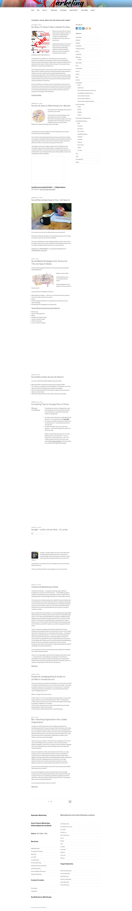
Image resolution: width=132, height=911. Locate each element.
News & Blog (84, 10)
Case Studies (63, 10)
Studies (79, 115)
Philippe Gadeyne (60, 187)
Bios (38, 10)
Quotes (77, 74)
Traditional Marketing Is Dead (44, 587)
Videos (77, 162)
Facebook (80, 126)
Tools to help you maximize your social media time (45, 308)
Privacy (77, 71)
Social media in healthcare (84, 98)
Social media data (80, 104)
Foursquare (80, 128)
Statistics (80, 112)
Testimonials (54, 10)
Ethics (79, 85)
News (77, 65)
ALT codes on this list (55, 441)
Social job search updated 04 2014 (41, 187)
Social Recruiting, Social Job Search (47, 377)
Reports (79, 109)
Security (78, 80)
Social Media (79, 82)
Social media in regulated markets (86, 101)
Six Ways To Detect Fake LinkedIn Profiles (50, 27)
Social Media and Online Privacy (85, 93)
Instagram (80, 136)
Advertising (78, 37)
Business (78, 43)
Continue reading (36, 95)
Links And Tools (73, 10)
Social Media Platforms (81, 121)
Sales (77, 77)
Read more (34, 666)
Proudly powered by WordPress (38, 907)
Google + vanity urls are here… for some (49, 529)
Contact (93, 10)
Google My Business (82, 134)
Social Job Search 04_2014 (47, 189)
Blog (79, 123)
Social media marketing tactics (83, 118)
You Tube (80, 150)
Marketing (78, 57)
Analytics (78, 40)
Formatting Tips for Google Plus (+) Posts (50, 404)
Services (44, 10)
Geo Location (81, 131)
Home (32, 10)
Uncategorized (79, 159)
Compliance (79, 45)
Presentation (79, 68)
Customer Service (80, 48)
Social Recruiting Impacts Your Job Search (50, 200)
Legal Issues (81, 87)
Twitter (79, 147)
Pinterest (80, 142)
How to (77, 51)
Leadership (78, 54)
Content (80, 59)
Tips (77, 153)
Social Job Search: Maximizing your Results (50, 105)
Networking (78, 62)
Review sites (81, 145)
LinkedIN (80, 139)
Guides (79, 106)
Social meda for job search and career (87, 90)
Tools (77, 156)
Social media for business (84, 95)
